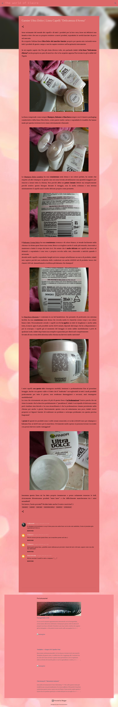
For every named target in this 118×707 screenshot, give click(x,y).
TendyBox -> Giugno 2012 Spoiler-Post (48, 649)
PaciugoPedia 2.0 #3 (43, 618)
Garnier (32, 507)
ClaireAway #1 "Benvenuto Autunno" (48, 681)
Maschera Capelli (49, 507)
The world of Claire (21, 3)
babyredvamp (31, 555)
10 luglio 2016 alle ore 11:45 (44, 555)
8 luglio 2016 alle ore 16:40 (42, 523)
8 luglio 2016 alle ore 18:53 (41, 534)
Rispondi (30, 531)
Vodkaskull (30, 523)
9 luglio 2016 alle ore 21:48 (41, 544)
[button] (23, 27)
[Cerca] (41, 3)
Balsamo (25, 507)
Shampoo (59, 507)
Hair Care (39, 507)
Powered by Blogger (60, 700)
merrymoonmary (63, 704)
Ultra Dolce (67, 507)
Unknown (30, 534)
